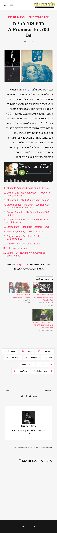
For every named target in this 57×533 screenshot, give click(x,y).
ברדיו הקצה (23, 264)
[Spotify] (23, 526)
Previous (48, 391)
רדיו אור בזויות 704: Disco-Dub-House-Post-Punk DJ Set (43, 297)
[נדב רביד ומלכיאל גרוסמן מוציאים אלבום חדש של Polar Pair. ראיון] (42, 315)
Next (7, 391)
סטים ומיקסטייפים (16, 17)
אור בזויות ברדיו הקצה (39, 17)
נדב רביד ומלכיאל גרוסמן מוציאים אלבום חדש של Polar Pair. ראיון (43, 325)
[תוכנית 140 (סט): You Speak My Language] (19, 287)
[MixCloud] (28, 526)
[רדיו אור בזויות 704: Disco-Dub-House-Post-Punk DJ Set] (42, 287)
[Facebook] (34, 526)
